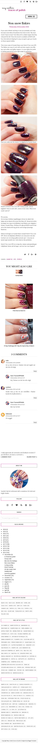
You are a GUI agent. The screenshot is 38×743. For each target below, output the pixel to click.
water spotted (5, 673)
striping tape (29, 667)
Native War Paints (20, 718)
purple (19, 259)
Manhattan (15, 712)
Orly (2, 720)
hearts (14, 647)
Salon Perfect (17, 723)
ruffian (32, 656)
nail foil (26, 650)
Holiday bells (8, 571)
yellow (3, 614)
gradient (28, 645)
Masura (24, 712)
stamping (4, 661)
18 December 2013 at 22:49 (13, 389)
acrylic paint (5, 631)
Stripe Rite (30, 726)
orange (3, 608)
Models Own (18, 715)
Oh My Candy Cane (10, 569)
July (6, 584)
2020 (4, 538)
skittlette (21, 659)
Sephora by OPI (5, 726)
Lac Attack (21, 709)
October (7, 578)
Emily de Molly (17, 695)
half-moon (4, 647)
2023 (4, 531)
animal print (16, 631)
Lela (7, 360)
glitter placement (16, 645)
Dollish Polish (5, 695)
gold (2, 605)
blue (10, 602)
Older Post (31, 457)
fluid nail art (28, 639)
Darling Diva (27, 692)
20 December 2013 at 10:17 (13, 416)
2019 (4, 540)
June (6, 586)
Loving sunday (8, 565)
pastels (12, 608)
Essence (28, 695)
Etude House (24, 698)
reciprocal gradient (20, 656)
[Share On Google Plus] (32, 254)
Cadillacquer (5, 687)
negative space (24, 653)
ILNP (13, 704)
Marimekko (24, 625)
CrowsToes (4, 692)
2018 (4, 542)
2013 (4, 552)
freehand (4, 642)
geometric (4, 645)
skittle (13, 659)
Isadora (30, 704)
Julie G (3, 706)
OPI (14, 259)
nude (25, 605)
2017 (4, 544)
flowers (16, 639)
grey (18, 605)
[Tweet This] (25, 254)
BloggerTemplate (32, 740)
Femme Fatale (16, 701)
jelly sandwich (23, 647)
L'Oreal (3, 709)
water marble (29, 670)
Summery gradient (9, 573)
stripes (19, 667)
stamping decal (15, 661)
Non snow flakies (9, 563)
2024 (4, 529)
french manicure (16, 642)
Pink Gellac (19, 720)
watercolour (17, 673)
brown (18, 602)
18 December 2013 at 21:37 (17, 378)
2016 (4, 546)
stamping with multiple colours (11, 664)
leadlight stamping (7, 650)
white (27, 611)
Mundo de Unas (6, 718)
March (6, 592)
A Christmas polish (9, 557)
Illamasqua (22, 704)
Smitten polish (18, 726)
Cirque (3, 690)
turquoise (18, 611)
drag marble (5, 636)
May (6, 588)
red (2, 611)
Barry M (9, 259)
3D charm (4, 625)
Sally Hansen (5, 723)
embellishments (6, 639)
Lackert (8, 387)
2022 (4, 533)
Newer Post (6, 457)
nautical (14, 653)
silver (10, 611)
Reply (35, 371)
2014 (4, 550)
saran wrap (4, 659)
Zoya (12, 729)
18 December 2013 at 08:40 (13, 362)
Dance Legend (15, 692)
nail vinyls (4, 653)
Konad (27, 706)
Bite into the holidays (10, 561)
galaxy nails (28, 642)
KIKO (20, 706)
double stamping (23, 633)
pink (19, 608)
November (8, 575)
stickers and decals (7, 667)
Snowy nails (7, 559)
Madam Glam (5, 712)
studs (3, 670)
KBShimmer (12, 706)
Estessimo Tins (12, 698)
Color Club (12, 690)
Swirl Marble (25, 628)
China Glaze (24, 687)
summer (11, 670)
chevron (4, 633)
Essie (2, 698)
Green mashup (8, 567)
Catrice (15, 687)
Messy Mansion (5, 715)
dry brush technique (18, 636)
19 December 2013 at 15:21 (17, 404)
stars (25, 664)
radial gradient (6, 656)
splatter (30, 659)
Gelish (25, 701)
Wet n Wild (4, 729)
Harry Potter (14, 625)
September (8, 580)
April (6, 590)
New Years (4, 628)
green (11, 605)
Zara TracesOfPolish (17, 376)
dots (11, 633)
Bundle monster (25, 684)
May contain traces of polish (14, 740)
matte (17, 650)
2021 (4, 536)
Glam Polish (5, 704)
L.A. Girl (11, 709)
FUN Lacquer (5, 701)
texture (19, 670)
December (8, 554)
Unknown (9, 414)
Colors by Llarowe (25, 690)
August (7, 582)
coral (25, 602)
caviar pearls (27, 631)
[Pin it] (35, 254)
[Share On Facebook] (28, 254)
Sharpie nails (14, 628)
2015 (4, 548)
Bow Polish (13, 684)
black (3, 602)
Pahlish (10, 720)
